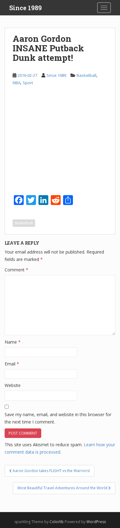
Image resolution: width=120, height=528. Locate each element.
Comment (16, 270)
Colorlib (57, 521)
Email (12, 364)
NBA (16, 82)
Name (13, 342)
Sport (28, 82)
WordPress (96, 521)
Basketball (86, 75)
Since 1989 (25, 8)
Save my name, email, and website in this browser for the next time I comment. (58, 418)
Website (13, 385)
